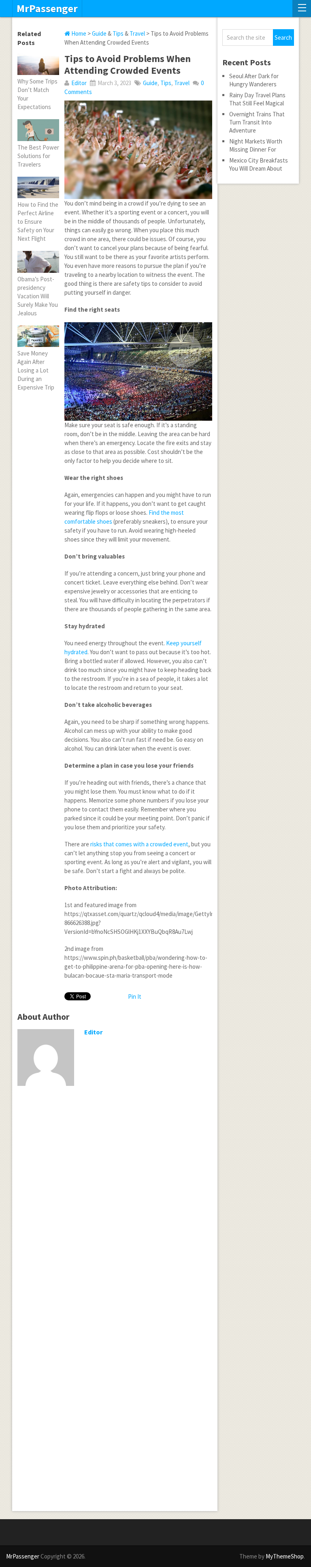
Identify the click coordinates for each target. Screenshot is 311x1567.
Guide (99, 33)
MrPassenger (47, 8)
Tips (118, 33)
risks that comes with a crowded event (139, 844)
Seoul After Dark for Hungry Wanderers (254, 80)
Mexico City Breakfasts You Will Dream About (258, 164)
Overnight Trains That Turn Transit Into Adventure (257, 122)
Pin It (134, 996)
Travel (137, 33)
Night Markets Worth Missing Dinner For (255, 145)
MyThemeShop (285, 1556)
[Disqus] (114, 1197)
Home (78, 33)
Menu (301, 8)
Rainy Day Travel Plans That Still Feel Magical (257, 99)
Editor (79, 83)
